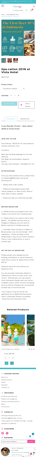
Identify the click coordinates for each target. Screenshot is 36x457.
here (24, 299)
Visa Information (16, 299)
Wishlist (27, 11)
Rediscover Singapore (9, 399)
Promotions (5, 406)
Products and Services (9, 396)
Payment (4, 385)
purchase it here (23, 234)
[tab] (11, 119)
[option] (18, 340)
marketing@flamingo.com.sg (11, 418)
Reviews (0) (25, 119)
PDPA (3, 382)
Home (3, 14)
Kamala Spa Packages (20, 452)
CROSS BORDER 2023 (12, 14)
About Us (4, 377)
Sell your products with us (10, 401)
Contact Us (5, 387)
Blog (3, 404)
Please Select (7, 84)
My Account (19, 10)
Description (11, 119)
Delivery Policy (6, 379)
